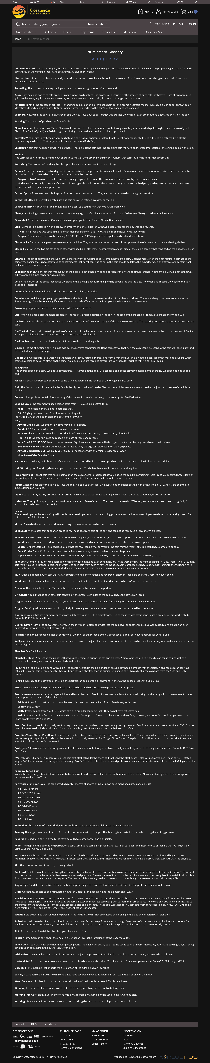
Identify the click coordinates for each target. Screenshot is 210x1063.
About (20, 1024)
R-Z (115, 58)
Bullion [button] (48, 32)
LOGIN (192, 24)
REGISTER (179, 24)
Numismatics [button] (25, 32)
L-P (108, 58)
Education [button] (129, 32)
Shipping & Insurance (134, 1047)
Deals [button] (67, 32)
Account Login (99, 1035)
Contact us (66, 1035)
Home (149, 11)
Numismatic (96, 24)
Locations (50, 1024)
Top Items (87, 32)
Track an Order (99, 1039)
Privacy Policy (67, 1043)
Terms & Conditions (71, 1047)
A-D (95, 58)
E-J (102, 58)
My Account (170, 11)
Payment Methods (133, 1043)
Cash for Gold (155, 32)
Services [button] (106, 32)
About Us (128, 1035)
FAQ (34, 1024)
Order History (99, 1043)
